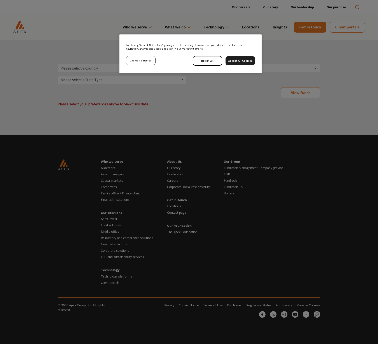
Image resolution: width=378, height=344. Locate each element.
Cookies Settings (141, 60)
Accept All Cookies (240, 60)
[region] (190, 53)
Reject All (207, 60)
